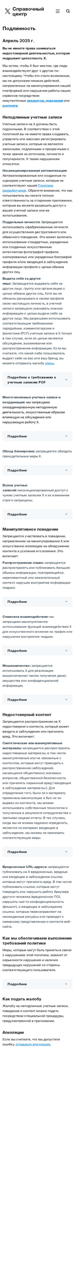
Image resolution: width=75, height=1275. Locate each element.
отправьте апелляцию (33, 1044)
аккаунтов (35, 100)
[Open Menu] (58, 11)
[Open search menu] (68, 11)
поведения (54, 100)
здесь (49, 363)
